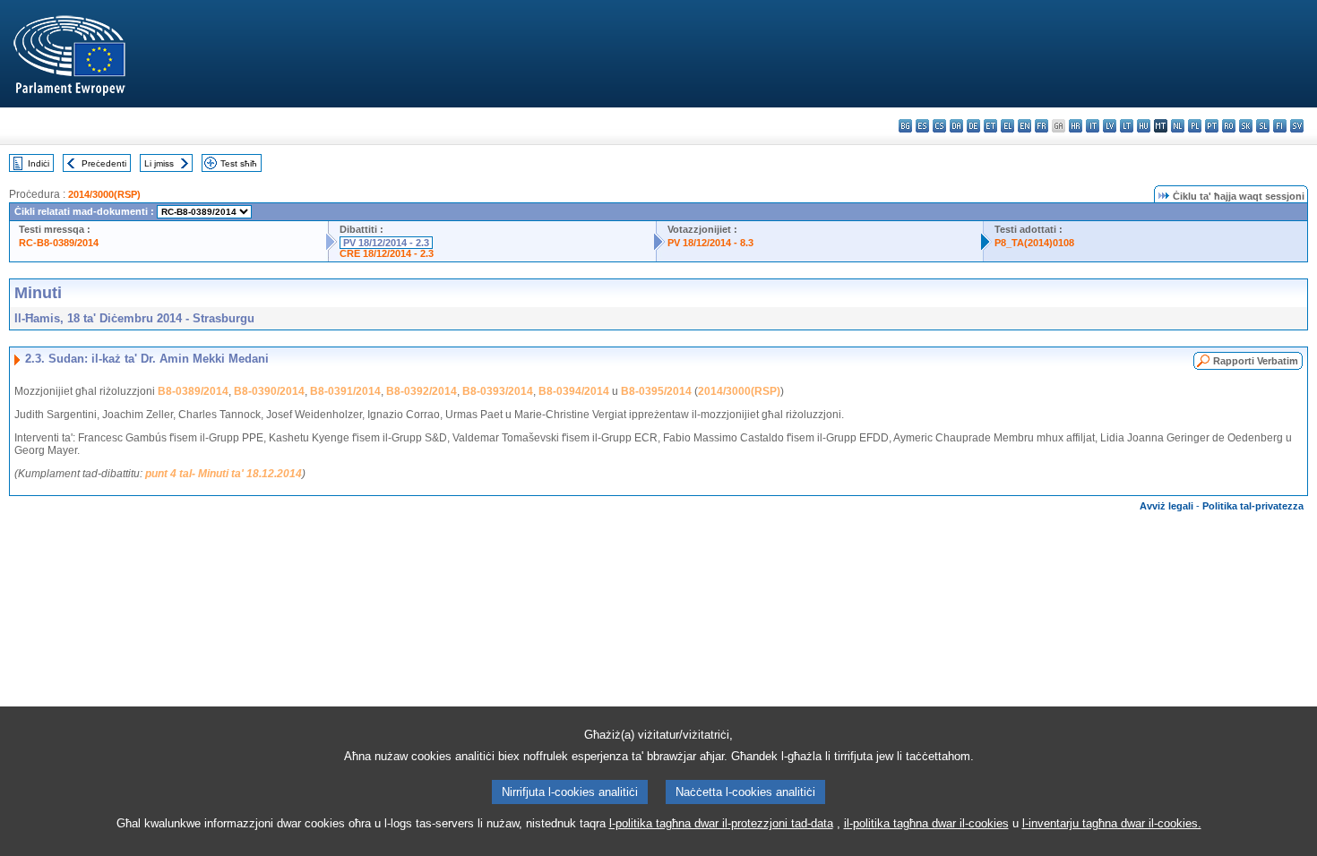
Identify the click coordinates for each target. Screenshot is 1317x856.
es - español (922, 126)
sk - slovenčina (1245, 126)
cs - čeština (939, 126)
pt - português (1211, 126)
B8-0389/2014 (193, 391)
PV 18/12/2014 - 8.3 (710, 242)
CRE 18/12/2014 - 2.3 (387, 253)
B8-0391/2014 (345, 391)
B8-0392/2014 (421, 391)
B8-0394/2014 (573, 391)
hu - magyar (1143, 126)
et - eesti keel (990, 126)
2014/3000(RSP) (104, 194)
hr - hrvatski (1075, 126)
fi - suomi (1280, 126)
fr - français (1041, 126)
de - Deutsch (973, 126)
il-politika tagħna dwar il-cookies (926, 823)
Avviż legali (1166, 506)
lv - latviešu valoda (1109, 126)
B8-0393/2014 (497, 391)
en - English (1024, 126)
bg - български (905, 126)
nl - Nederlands (1177, 126)
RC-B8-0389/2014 (59, 242)
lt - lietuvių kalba (1126, 126)
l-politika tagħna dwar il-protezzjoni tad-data (721, 823)
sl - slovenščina (1263, 126)
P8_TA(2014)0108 (1034, 242)
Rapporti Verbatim (1255, 360)
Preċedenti (104, 163)
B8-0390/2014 (269, 391)
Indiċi (38, 163)
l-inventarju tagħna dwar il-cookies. (1111, 823)
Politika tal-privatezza (1253, 506)
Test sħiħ (238, 163)
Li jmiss (159, 163)
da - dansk (956, 126)
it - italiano (1092, 126)
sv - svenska (1297, 126)
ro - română (1228, 126)
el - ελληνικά (1007, 126)
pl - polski (1194, 126)
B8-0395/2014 (656, 391)
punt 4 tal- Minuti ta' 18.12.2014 (223, 473)
